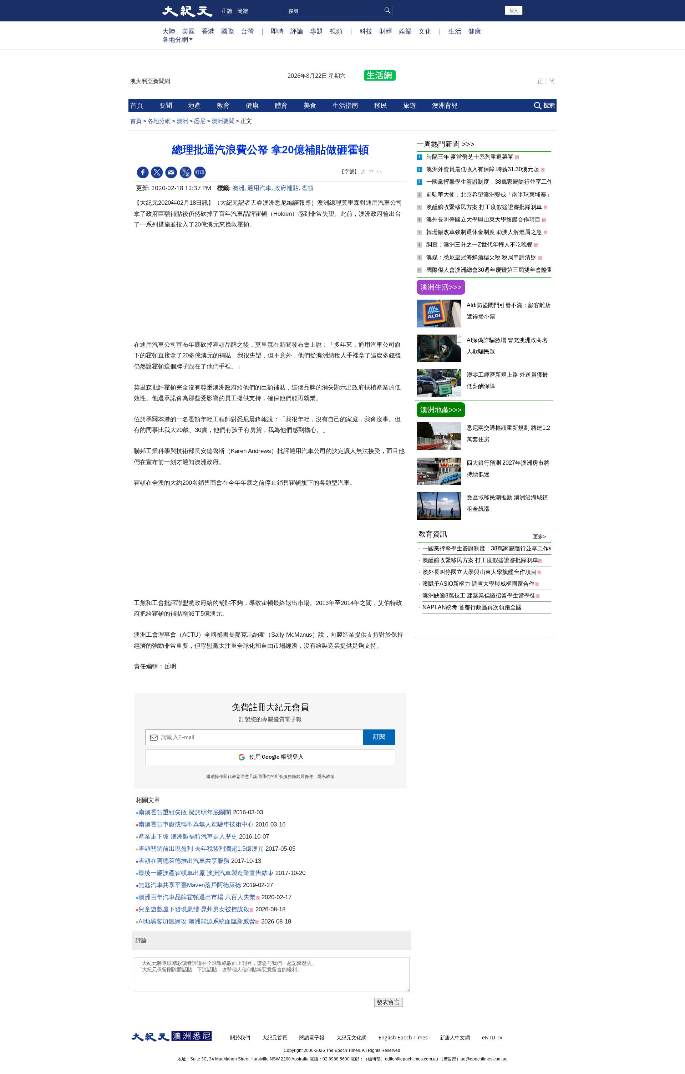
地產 (195, 105)
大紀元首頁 (275, 1037)
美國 (188, 31)
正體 (227, 10)
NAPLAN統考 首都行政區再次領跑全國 (472, 607)
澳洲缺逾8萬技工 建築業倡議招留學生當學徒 (479, 595)
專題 (316, 31)
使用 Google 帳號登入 (276, 757)
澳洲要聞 (223, 121)
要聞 (166, 105)
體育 (282, 105)
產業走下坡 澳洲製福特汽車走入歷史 (187, 836)
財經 (385, 31)
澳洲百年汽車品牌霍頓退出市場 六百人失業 (196, 897)
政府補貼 (286, 188)
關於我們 (241, 1037)
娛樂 (405, 31)
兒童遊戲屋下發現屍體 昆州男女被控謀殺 (193, 909)
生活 (454, 31)
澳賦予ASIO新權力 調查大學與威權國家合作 (478, 584)
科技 (366, 31)
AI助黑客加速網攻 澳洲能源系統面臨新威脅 (196, 921)
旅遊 (410, 105)
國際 (227, 31)
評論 (296, 31)
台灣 (247, 31)
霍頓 (307, 188)
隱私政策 (326, 777)
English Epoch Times (404, 1037)
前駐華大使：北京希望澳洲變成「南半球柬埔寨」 (489, 195)
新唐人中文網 (455, 1037)
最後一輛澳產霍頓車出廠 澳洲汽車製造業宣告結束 (206, 873)
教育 (224, 105)
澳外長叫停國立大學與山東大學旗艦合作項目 (484, 220)
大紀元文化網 (352, 1037)
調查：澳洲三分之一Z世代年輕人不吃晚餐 (480, 244)
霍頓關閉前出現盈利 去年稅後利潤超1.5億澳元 (201, 848)
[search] (339, 11)
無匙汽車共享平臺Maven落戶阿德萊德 (189, 885)
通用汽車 (259, 188)
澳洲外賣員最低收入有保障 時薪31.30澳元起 (483, 169)
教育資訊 (482, 534)
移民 (381, 105)
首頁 (137, 105)
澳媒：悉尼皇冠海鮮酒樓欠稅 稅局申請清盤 (482, 257)
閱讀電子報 (312, 1037)
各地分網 (175, 39)
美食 (311, 105)
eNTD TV (493, 1037)
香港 (208, 31)
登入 (513, 10)
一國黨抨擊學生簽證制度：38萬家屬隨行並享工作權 (493, 182)
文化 (424, 31)
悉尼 (200, 121)
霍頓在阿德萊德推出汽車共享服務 (183, 860)
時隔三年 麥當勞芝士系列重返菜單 (470, 157)
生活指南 (346, 105)
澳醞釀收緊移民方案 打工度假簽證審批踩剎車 (484, 207)
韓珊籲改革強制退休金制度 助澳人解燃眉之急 (484, 232)
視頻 (336, 31)
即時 (277, 31)
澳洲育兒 (446, 105)
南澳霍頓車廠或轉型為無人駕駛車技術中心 (196, 824)
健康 (474, 31)
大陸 (168, 31)
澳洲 (182, 121)
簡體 (242, 10)
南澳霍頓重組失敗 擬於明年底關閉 (184, 812)
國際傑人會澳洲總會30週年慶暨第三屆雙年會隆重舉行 (495, 270)
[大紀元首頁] (187, 11)
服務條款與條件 (298, 777)
